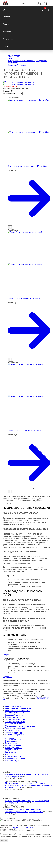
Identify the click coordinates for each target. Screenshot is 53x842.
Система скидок (12, 761)
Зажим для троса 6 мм (15, 719)
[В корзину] (29, 172)
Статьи (8, 754)
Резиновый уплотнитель (16, 715)
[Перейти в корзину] (29, 198)
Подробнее (7, 655)
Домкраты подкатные (14, 735)
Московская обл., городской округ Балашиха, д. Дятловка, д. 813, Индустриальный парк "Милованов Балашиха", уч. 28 (28, 785)
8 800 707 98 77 (44, 2)
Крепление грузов (13, 706)
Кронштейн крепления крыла (18, 708)
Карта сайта (10, 752)
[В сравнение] (10, 227)
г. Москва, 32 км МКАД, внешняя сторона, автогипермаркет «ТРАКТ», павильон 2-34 (24, 810)
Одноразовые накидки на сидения (20, 726)
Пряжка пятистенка (13, 724)
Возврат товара (12, 743)
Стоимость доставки (14, 739)
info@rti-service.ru (43, 4)
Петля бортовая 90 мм (15, 713)
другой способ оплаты (23, 828)
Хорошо (4, 841)
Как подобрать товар (12, 86)
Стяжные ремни (12, 730)
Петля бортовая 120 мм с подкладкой (24, 430)
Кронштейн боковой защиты (17, 710)
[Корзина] (49, 9)
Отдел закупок (11, 750)
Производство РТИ (13, 747)
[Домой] (5, 3)
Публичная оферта (13, 756)
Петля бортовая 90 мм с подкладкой (24, 298)
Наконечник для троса (15, 717)
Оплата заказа (11, 741)
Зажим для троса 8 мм (15, 721)
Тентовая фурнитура (14, 732)
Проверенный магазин (15, 758)
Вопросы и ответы (13, 745)
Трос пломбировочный (15, 728)
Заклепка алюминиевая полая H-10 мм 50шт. (27, 166)
